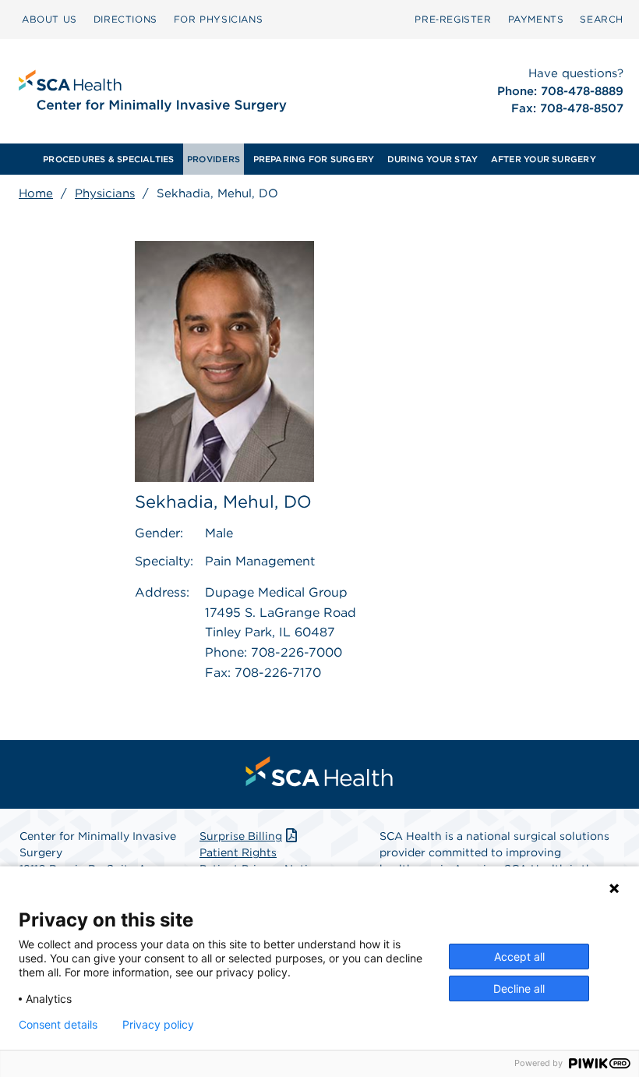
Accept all (519, 956)
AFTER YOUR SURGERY (543, 159)
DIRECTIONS (125, 19)
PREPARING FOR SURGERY (314, 159)
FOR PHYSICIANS (218, 19)
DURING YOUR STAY (432, 159)
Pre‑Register (453, 19)
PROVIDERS (213, 159)
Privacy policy (158, 1025)
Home (36, 193)
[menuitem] (49, 19)
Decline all (519, 988)
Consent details (58, 1025)
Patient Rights (238, 852)
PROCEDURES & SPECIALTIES (108, 159)
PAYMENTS (536, 19)
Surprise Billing (240, 836)
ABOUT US (49, 19)
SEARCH (601, 19)
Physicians (105, 193)
